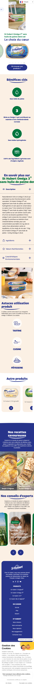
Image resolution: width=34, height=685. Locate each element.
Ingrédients (10, 241)
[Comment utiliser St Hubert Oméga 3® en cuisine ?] (20, 528)
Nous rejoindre (17, 628)
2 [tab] (13, 63)
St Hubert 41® (17, 596)
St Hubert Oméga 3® (17, 592)
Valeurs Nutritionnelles (14, 249)
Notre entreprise (17, 625)
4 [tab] (18, 63)
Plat (17, 610)
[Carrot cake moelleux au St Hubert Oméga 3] (25, 470)
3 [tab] (16, 63)
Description (10, 189)
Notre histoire (17, 622)
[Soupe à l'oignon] (8, 470)
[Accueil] (6, 3)
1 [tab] (10, 63)
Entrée (17, 607)
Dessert (17, 613)
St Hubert (17, 619)
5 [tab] (21, 63)
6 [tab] (24, 63)
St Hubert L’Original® (17, 589)
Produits (17, 586)
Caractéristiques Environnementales (12, 258)
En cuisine (17, 604)
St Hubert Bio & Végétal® (17, 599)
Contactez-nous (17, 634)
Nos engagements (17, 631)
